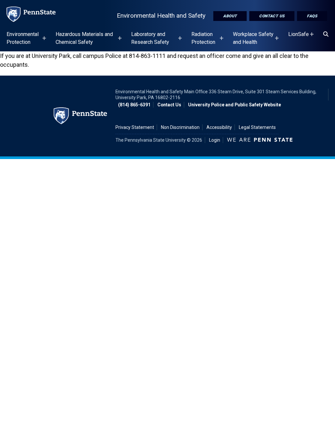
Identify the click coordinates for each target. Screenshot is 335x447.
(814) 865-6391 (134, 104)
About (230, 16)
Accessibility (219, 127)
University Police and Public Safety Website (234, 104)
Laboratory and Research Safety (150, 41)
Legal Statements (257, 127)
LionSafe (298, 37)
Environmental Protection (23, 41)
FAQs (312, 16)
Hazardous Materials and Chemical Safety (84, 41)
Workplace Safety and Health (253, 41)
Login (214, 140)
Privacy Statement (134, 127)
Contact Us (272, 16)
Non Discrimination (180, 127)
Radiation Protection (203, 41)
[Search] (325, 34)
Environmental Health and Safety (161, 15)
